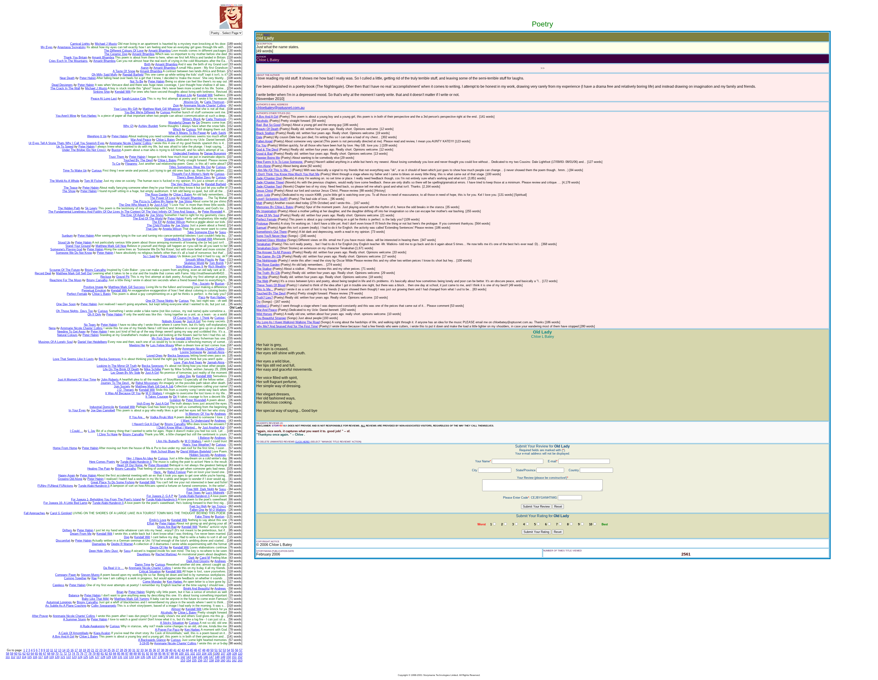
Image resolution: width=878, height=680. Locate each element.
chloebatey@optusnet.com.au (280, 108)
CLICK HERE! (302, 441)
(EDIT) (266, 34)
